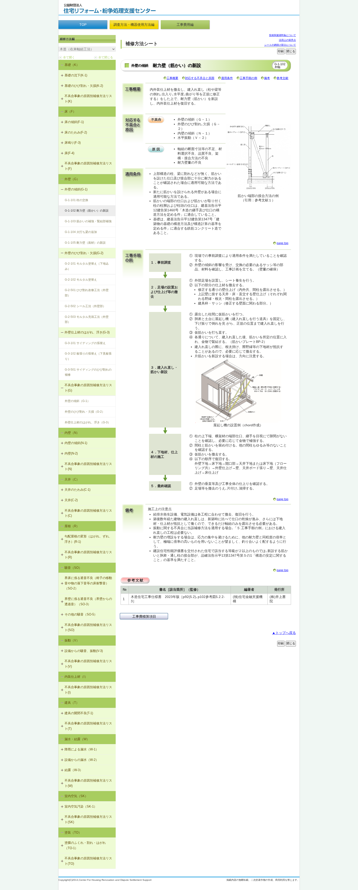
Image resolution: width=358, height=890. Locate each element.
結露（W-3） (74, 770)
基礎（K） (72, 65)
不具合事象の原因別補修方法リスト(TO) (88, 860)
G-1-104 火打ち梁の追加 (81, 232)
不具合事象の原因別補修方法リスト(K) (88, 98)
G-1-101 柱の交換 (76, 200)
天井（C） (72, 479)
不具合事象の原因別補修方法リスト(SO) (88, 627)
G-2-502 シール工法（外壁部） (85, 306)
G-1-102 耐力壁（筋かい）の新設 (87, 210)
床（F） (70, 111)
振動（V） (72, 640)
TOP (82, 25)
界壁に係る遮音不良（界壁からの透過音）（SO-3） (88, 601)
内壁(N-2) (71, 453)
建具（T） (72, 702)
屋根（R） (72, 526)
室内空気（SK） (76, 796)
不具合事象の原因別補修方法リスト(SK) (88, 819)
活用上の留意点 (287, 40)
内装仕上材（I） (76, 676)
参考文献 (282, 78)
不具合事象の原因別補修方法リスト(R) (88, 554)
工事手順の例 (248, 78)
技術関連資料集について (282, 35)
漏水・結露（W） (77, 739)
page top (282, 243)
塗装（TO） (73, 832)
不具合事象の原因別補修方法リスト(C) (88, 513)
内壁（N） (72, 433)
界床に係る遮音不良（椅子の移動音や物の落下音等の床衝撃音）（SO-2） (88, 583)
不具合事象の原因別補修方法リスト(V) (88, 663)
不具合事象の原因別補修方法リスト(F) (88, 165)
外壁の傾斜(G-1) (76, 189)
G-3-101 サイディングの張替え (85, 343)
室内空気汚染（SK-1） (81, 806)
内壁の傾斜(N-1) (76, 443)
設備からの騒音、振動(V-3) (84, 651)
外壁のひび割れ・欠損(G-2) (84, 253)
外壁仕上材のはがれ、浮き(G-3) (87, 332)
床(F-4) (69, 153)
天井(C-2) (71, 500)
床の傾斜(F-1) (74, 122)
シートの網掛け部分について (280, 45)
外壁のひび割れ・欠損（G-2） (85, 411)
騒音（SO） (73, 568)
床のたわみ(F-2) (76, 132)
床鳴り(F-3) (73, 142)
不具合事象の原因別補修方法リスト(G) (88, 387)
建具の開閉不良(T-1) (79, 713)
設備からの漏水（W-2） (82, 760)
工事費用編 (185, 25)
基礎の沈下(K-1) (76, 75)
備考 (267, 78)
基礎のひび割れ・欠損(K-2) (84, 86)
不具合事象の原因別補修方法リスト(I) (88, 689)
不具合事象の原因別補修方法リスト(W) (88, 783)
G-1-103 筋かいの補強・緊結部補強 (88, 221)
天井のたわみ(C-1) (77, 489)
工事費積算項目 (144, 616)
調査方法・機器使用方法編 (133, 25)
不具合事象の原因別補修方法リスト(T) (88, 725)
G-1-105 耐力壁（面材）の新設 (85, 242)
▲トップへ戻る (284, 633)
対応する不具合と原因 (199, 78)
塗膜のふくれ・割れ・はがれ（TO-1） (85, 845)
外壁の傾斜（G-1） (77, 401)
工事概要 (172, 78)
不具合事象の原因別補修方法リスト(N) (88, 466)
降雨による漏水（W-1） (82, 749)
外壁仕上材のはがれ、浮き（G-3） (88, 422)
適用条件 (227, 78)
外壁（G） (72, 179)
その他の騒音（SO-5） (81, 614)
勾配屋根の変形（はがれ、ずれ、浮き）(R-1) (88, 538)
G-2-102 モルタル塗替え (81, 279)
